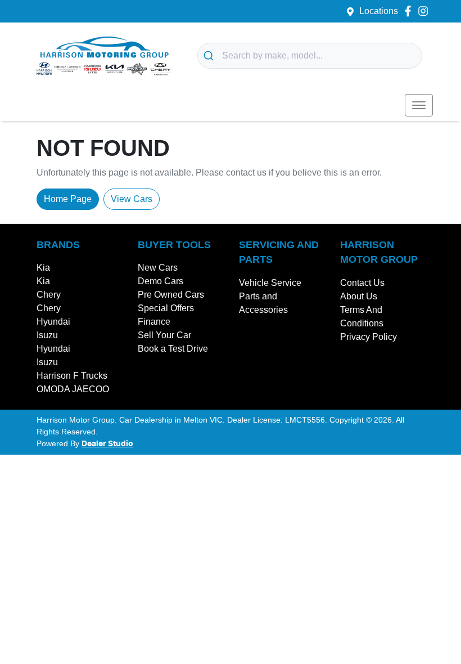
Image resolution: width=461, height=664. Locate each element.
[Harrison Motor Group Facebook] (410, 11)
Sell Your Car (164, 335)
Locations (378, 11)
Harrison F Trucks (72, 375)
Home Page (68, 199)
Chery (49, 294)
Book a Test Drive (173, 348)
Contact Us (362, 283)
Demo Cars (160, 281)
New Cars (158, 267)
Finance (154, 321)
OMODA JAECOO (73, 389)
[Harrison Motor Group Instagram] (425, 11)
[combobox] (309, 56)
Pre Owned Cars (171, 294)
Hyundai (53, 321)
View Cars (131, 199)
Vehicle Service (270, 283)
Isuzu (47, 335)
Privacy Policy (368, 337)
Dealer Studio (107, 444)
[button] (419, 105)
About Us (358, 296)
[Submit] (210, 55)
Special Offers (166, 308)
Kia (43, 267)
